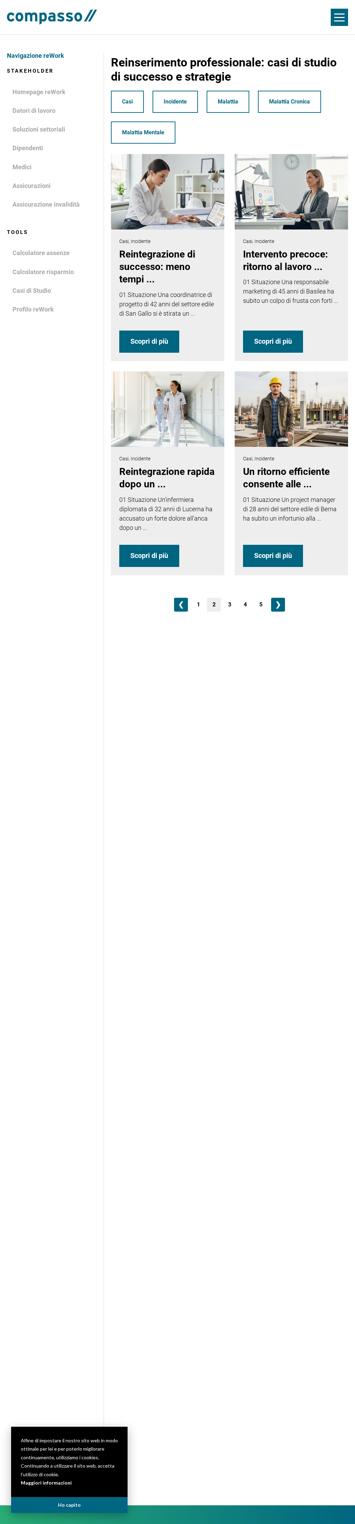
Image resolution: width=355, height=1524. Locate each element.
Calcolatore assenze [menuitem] (41, 252)
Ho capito (69, 1505)
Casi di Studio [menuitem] (31, 290)
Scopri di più (149, 341)
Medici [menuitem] (22, 167)
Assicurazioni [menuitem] (31, 185)
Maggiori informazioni (46, 1483)
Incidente (175, 101)
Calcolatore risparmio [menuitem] (43, 272)
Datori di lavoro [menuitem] (33, 110)
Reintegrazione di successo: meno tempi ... (157, 267)
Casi (127, 101)
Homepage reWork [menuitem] (39, 92)
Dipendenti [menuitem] (27, 148)
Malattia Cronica (289, 101)
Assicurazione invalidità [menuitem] (46, 204)
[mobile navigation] (339, 17)
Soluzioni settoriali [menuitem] (38, 129)
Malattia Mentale (143, 132)
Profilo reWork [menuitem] (33, 309)
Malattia (228, 101)
